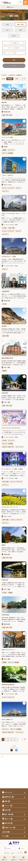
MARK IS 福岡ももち (7, 719)
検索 (14, 60)
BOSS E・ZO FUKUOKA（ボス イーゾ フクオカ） (14, 214)
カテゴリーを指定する (14, 48)
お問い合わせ (20, 852)
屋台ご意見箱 (6, 853)
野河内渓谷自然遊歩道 (8, 684)
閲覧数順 (10, 79)
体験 (20, 30)
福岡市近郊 (7, 624)
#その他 (4, 228)
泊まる (14, 36)
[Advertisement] (14, 772)
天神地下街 (5, 580)
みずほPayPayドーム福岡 (9, 256)
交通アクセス (9, 827)
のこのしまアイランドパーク (10, 507)
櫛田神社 (4, 102)
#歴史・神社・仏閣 (7, 115)
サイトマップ (14, 852)
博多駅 (6, 147)
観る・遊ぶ (20, 24)
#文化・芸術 (11, 228)
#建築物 (4, 150)
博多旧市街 (7, 112)
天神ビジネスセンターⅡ (8, 650)
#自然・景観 (5, 336)
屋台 (7, 24)
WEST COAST (8, 185)
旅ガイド (7, 819)
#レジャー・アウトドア (8, 188)
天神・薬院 (7, 367)
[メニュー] (25, 2)
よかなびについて (7, 852)
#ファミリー (11, 150)
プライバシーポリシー (20, 853)
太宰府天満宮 (5, 615)
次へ (22, 739)
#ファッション (19, 447)
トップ (3, 7)
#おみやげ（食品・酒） (8, 447)
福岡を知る (8, 797)
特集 (6, 801)
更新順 (17, 79)
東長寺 (3, 545)
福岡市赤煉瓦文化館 (7, 358)
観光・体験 (7, 814)
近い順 (23, 79)
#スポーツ (18, 188)
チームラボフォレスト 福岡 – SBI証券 (12, 469)
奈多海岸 (4, 326)
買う (7, 30)
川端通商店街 (5, 291)
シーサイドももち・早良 (11, 225)
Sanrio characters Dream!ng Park (11, 428)
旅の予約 (7, 823)
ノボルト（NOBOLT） (8, 175)
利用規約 (12, 853)
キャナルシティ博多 (7, 137)
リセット (14, 66)
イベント (7, 805)
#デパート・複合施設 (7, 153)
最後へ (25, 739)
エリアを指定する (14, 43)
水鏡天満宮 (5, 393)
